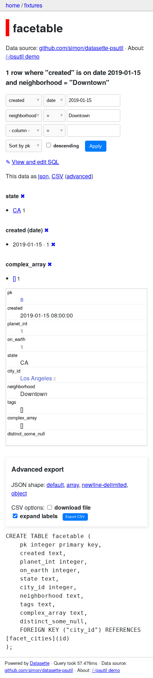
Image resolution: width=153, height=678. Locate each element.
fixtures (33, 5)
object (19, 493)
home (13, 5)
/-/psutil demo (22, 56)
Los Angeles (36, 378)
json (43, 176)
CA (17, 210)
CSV (57, 176)
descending (65, 145)
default (55, 485)
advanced (79, 176)
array (73, 485)
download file (72, 507)
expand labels (38, 516)
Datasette (39, 663)
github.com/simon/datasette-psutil (81, 48)
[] (14, 278)
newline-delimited (104, 485)
